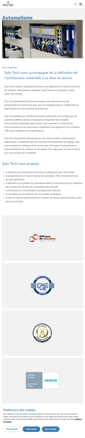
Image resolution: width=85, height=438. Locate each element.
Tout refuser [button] (31, 429)
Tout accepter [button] (51, 429)
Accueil (4, 67)
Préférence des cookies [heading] (19, 410)
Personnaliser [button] (12, 428)
